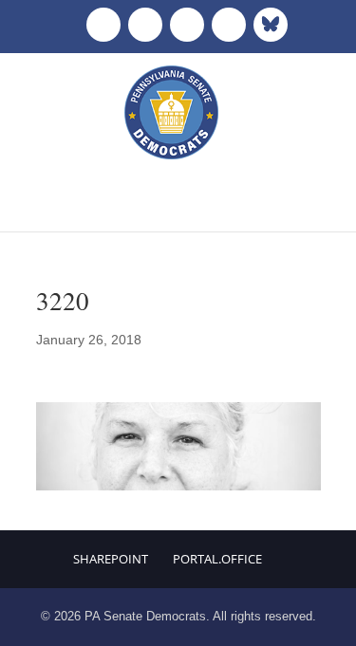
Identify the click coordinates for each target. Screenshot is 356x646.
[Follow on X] (145, 25)
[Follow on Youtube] (229, 25)
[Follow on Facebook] (103, 25)
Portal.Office (217, 558)
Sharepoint (110, 558)
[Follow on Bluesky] (270, 25)
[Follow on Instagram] (187, 25)
